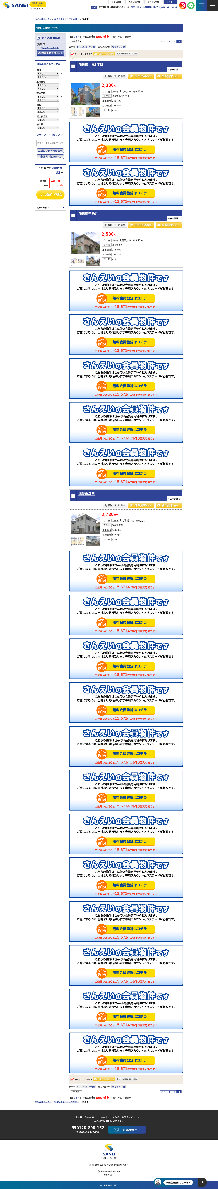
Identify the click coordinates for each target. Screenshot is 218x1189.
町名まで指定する (50, 47)
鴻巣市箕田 (86, 493)
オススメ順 (82, 46)
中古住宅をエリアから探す (66, 19)
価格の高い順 (118, 46)
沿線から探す (43, 207)
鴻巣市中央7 (87, 213)
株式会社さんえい (43, 19)
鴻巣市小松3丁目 (90, 64)
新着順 (92, 46)
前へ (163, 41)
